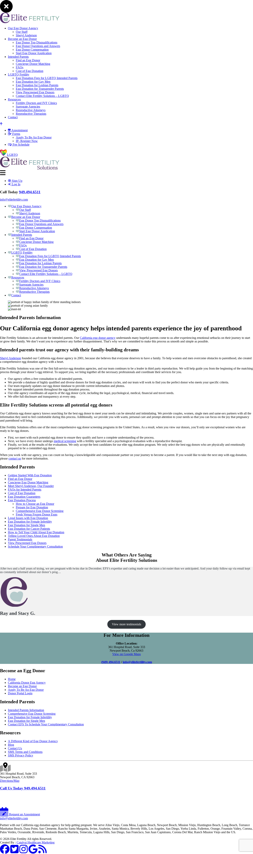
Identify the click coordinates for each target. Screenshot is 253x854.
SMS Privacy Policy (20, 755)
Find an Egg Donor (28, 60)
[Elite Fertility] (29, 168)
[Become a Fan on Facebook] (4, 851)
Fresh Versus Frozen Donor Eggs (36, 514)
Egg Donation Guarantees (24, 496)
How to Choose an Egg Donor (35, 503)
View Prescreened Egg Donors (35, 92)
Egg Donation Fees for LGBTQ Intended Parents (46, 78)
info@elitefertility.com (14, 199)
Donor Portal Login (20, 693)
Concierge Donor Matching (33, 63)
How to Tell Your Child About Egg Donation (36, 532)
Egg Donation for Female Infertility (30, 521)
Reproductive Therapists (31, 113)
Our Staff (21, 31)
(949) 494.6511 (110, 662)
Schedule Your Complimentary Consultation (35, 546)
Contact (13, 117)
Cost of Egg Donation (29, 71)
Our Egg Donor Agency (23, 28)
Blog (11, 744)
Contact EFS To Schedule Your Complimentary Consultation (46, 724)
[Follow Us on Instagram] (23, 851)
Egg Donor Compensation (32, 49)
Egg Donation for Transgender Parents (40, 88)
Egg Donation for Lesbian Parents (37, 85)
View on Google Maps (126, 654)
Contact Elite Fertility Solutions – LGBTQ (42, 96)
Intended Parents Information (26, 710)
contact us (14, 458)
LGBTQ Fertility (18, 74)
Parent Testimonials (20, 539)
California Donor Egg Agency (27, 682)
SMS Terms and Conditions (25, 752)
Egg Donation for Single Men (26, 525)
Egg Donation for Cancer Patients (29, 528)
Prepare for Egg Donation (32, 507)
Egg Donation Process (22, 500)
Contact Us (15, 748)
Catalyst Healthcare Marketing (36, 842)
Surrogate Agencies (28, 106)
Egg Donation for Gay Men (33, 81)
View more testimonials (126, 624)
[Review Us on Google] (33, 851)
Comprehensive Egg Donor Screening (39, 511)
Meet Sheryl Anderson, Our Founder (31, 486)
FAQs (19, 67)
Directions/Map (9, 780)
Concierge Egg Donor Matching (28, 482)
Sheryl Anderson (26, 35)
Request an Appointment (24, 814)
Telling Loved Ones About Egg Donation (34, 535)
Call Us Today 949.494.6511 (23, 788)
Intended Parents (18, 56)
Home (12, 679)
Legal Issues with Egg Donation (28, 518)
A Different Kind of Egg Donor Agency (33, 741)
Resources (14, 99)
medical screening (65, 441)
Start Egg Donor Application (34, 53)
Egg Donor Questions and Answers (38, 46)
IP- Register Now (27, 141)
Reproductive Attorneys (30, 110)
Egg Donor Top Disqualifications (36, 42)
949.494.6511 (30, 192)
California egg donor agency (97, 337)
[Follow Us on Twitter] (14, 851)
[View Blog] (42, 851)
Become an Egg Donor (22, 39)
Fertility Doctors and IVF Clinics (36, 103)
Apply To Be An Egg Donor (34, 137)
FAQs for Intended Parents (24, 489)
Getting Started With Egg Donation (30, 475)
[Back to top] (1, 124)
